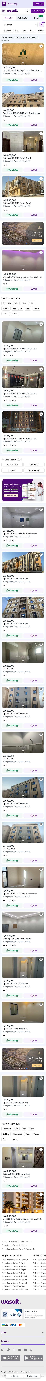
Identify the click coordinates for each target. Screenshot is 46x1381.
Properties (9, 18)
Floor (32, 31)
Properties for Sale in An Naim (13, 1273)
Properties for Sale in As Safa (13, 1286)
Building (41, 31)
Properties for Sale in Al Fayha (13, 1263)
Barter (38, 17)
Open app (39, 4)
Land (24, 31)
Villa (17, 31)
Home (4, 1241)
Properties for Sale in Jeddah (13, 1245)
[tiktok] (8, 1349)
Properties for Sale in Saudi (19, 1241)
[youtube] (25, 1349)
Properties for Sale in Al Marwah (14, 1266)
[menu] (3, 11)
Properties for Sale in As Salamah (15, 1290)
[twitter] (30, 1349)
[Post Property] (28, 11)
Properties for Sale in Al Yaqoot (14, 1270)
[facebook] (14, 1349)
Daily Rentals (23, 18)
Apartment (7, 31)
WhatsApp (14, 80)
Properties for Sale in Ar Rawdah (14, 1283)
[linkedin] (19, 1349)
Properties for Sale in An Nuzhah (14, 1276)
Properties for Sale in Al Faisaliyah (15, 1260)
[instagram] (2, 1349)
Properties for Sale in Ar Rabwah (14, 1280)
